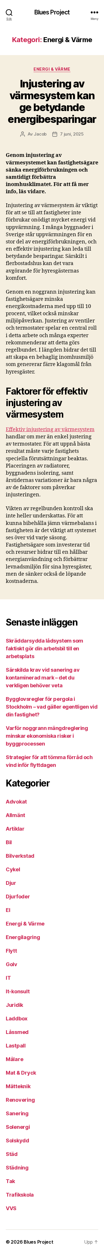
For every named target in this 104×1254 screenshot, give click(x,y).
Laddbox (16, 1018)
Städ (12, 1154)
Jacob (40, 134)
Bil (9, 842)
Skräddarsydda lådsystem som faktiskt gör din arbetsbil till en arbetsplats (44, 648)
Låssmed (17, 1032)
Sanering (17, 1113)
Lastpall (16, 1046)
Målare (14, 1059)
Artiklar (15, 829)
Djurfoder (18, 896)
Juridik (14, 1005)
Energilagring (23, 937)
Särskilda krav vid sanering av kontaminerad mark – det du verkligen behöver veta (43, 677)
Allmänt (15, 815)
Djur (11, 883)
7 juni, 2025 (72, 134)
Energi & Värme (52, 69)
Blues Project (52, 12)
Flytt (11, 951)
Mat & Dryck (21, 1073)
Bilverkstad (20, 856)
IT (8, 978)
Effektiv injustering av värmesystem (50, 429)
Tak (10, 1181)
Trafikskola (20, 1195)
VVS (11, 1208)
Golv (11, 964)
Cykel (13, 869)
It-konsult (17, 991)
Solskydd (17, 1140)
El (8, 910)
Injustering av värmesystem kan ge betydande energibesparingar (52, 101)
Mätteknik (18, 1086)
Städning (17, 1168)
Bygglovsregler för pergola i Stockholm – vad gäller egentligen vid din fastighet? (51, 707)
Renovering (20, 1100)
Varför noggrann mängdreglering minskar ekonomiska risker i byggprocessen (47, 736)
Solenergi (18, 1127)
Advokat (16, 802)
